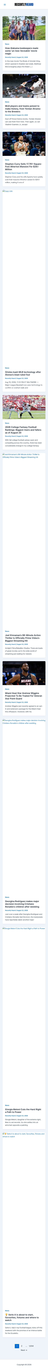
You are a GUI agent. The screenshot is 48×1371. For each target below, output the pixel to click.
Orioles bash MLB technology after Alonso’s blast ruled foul (23, 373)
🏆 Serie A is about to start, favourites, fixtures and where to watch (22, 1317)
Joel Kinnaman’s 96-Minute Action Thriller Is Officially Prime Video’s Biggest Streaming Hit (23, 638)
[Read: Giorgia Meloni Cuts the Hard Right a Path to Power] (24, 1014)
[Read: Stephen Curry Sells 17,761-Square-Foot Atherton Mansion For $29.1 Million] (24, 144)
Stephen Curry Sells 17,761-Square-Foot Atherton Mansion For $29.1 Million (23, 167)
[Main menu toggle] (4, 4)
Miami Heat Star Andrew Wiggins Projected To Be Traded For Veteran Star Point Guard (23, 696)
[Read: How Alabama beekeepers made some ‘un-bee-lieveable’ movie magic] (24, 28)
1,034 (31, 1346)
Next (24, 1350)
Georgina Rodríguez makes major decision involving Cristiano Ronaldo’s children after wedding (22, 904)
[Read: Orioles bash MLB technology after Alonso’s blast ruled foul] (24, 277)
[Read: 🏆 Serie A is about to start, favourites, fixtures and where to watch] (24, 1219)
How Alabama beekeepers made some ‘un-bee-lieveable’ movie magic (21, 51)
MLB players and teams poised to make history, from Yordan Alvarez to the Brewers (22, 109)
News (7, 44)
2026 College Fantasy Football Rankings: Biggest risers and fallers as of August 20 (23, 430)
